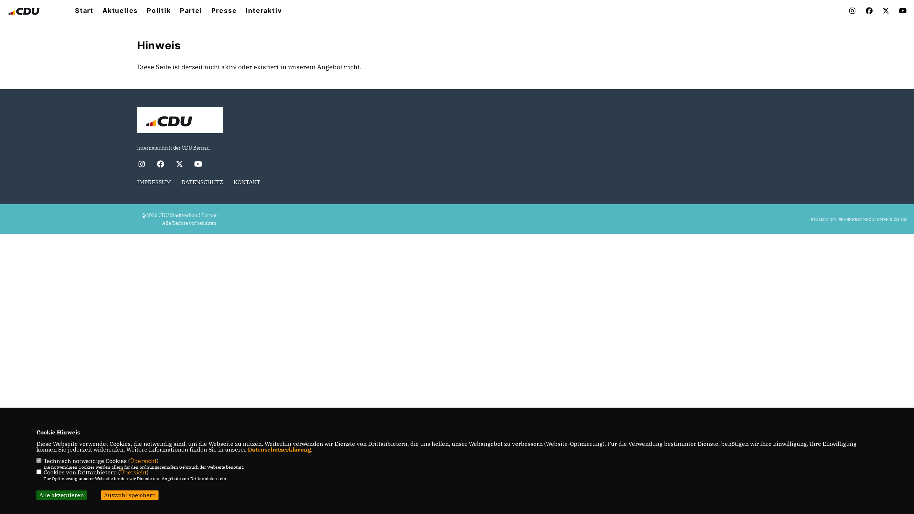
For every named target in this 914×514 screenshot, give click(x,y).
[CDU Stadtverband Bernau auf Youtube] (198, 165)
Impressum (154, 182)
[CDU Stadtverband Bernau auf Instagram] (141, 165)
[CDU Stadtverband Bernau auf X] (179, 165)
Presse (224, 10)
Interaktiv (264, 10)
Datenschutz (202, 182)
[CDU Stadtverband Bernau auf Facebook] (160, 165)
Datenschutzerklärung (279, 449)
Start (84, 10)
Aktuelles (120, 10)
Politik (159, 10)
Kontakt (246, 182)
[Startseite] (180, 121)
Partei (191, 10)
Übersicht (143, 460)
